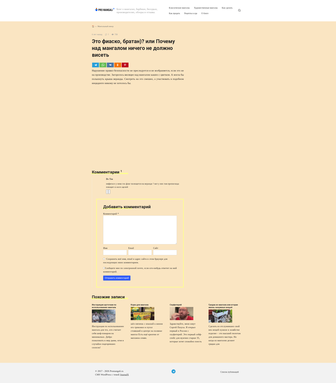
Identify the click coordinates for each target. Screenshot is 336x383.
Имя (105, 248)
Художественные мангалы (206, 8)
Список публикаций (229, 372)
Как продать (174, 13)
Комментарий (111, 213)
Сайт (155, 248)
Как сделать (227, 8)
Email (131, 248)
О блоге (204, 13)
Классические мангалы (179, 8)
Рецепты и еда (190, 13)
